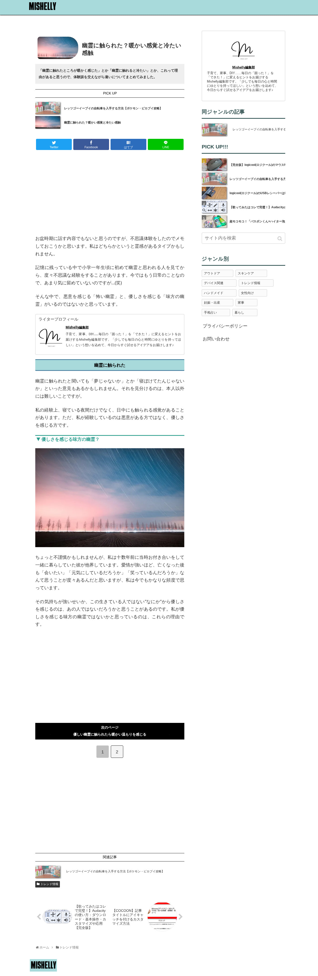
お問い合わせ (216, 338)
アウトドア (212, 273)
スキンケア (246, 273)
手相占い (210, 312)
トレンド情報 (49, 884)
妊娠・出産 (212, 302)
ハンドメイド (213, 293)
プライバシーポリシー (225, 326)
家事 (241, 302)
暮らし (239, 312)
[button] (280, 239)
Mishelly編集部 (77, 327)
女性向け (247, 293)
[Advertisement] (109, 193)
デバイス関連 (213, 283)
